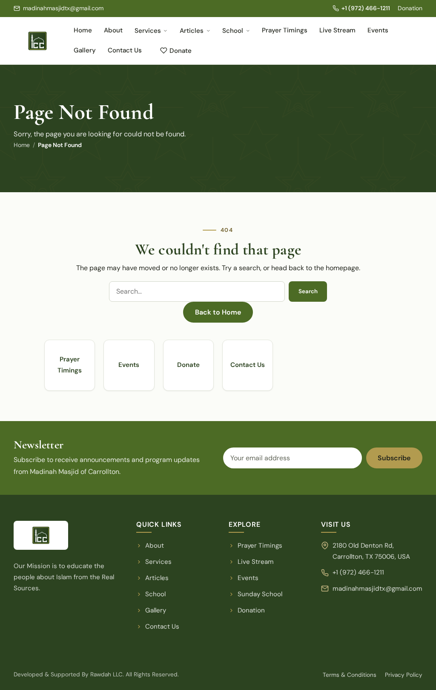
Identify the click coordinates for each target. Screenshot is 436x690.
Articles (192, 30)
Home (83, 30)
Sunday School (260, 594)
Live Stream (337, 30)
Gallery (85, 50)
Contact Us (125, 50)
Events (377, 30)
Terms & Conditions (349, 674)
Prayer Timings (284, 30)
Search (308, 291)
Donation (410, 8)
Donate (180, 50)
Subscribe (394, 457)
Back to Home (218, 312)
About (113, 30)
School (232, 30)
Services (148, 30)
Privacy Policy (403, 674)
